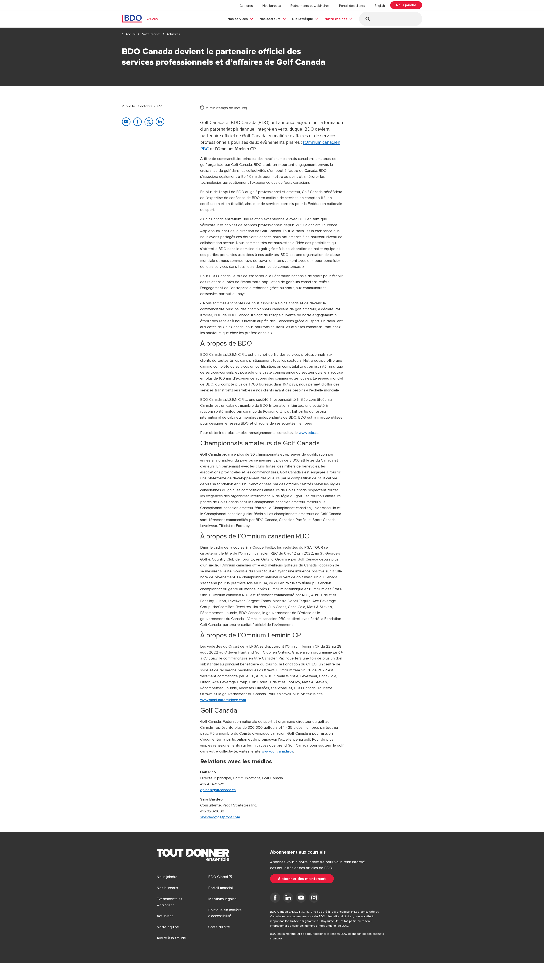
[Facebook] (275, 898)
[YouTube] (301, 898)
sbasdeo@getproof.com (220, 817)
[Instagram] (314, 898)
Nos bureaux (271, 6)
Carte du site (219, 927)
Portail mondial (220, 887)
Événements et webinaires (310, 6)
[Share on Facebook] (137, 121)
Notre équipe (168, 927)
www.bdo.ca (309, 432)
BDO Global (218, 876)
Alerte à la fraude (171, 938)
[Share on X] (148, 121)
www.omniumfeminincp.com (223, 700)
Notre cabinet (336, 19)
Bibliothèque (302, 19)
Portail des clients (352, 6)
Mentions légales (222, 899)
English (380, 6)
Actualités (173, 34)
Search (367, 18)
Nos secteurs (269, 19)
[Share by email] (126, 121)
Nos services (238, 19)
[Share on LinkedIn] (160, 121)
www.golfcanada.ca (277, 751)
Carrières (246, 6)
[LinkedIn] (288, 898)
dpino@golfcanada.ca (218, 790)
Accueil (131, 34)
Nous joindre (167, 876)
